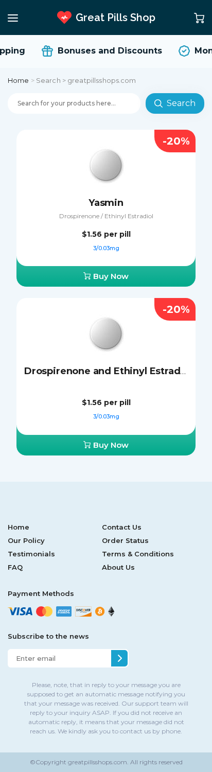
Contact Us (122, 527)
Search (181, 103)
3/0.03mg (106, 248)
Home (18, 80)
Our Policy (26, 540)
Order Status (125, 540)
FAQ (15, 567)
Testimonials (31, 554)
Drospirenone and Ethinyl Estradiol (108, 371)
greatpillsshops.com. (97, 762)
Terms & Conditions (138, 554)
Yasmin (106, 202)
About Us (118, 567)
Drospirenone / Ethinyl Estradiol (106, 216)
